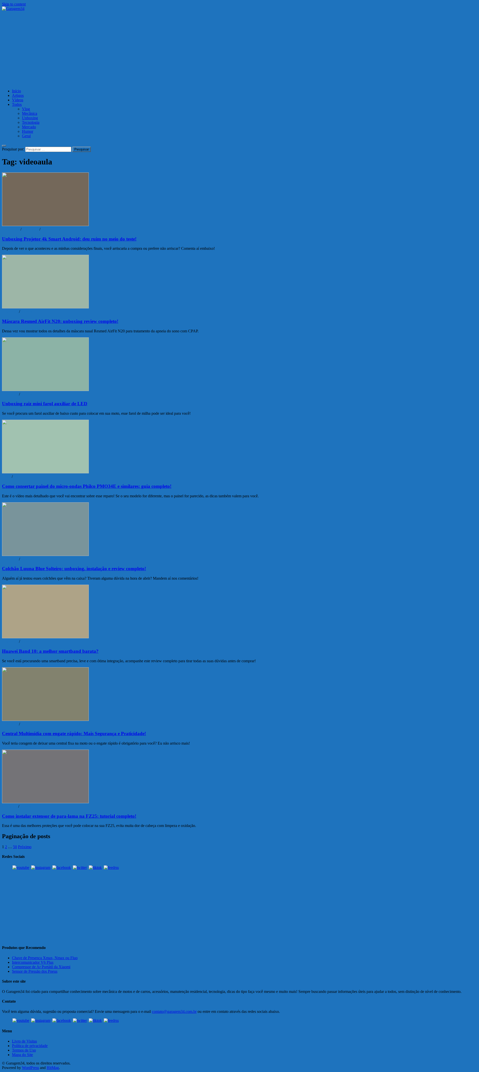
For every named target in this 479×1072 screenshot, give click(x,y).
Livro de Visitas (24, 1041)
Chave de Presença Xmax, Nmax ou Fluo (45, 958)
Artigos (18, 95)
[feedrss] (111, 867)
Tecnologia (30, 122)
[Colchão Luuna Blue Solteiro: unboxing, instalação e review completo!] (239, 529)
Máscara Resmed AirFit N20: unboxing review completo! (60, 321)
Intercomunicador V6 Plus (32, 962)
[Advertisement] (239, 50)
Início (16, 91)
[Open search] (4, 145)
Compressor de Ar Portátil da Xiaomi (41, 967)
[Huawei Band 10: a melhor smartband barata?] (239, 612)
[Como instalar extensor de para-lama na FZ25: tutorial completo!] (239, 777)
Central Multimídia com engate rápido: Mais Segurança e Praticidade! (74, 733)
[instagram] (41, 867)
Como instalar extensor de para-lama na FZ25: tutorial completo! (69, 816)
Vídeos (17, 100)
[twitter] (79, 867)
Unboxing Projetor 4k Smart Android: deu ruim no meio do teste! (69, 239)
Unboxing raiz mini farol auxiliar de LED (44, 403)
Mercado (29, 127)
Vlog (26, 109)
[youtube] (21, 867)
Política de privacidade (30, 1046)
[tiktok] (95, 867)
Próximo (24, 847)
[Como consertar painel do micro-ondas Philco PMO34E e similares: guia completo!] (239, 447)
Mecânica (29, 113)
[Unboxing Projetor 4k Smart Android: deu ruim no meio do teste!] (239, 199)
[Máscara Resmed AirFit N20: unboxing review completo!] (239, 282)
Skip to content (14, 4)
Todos (17, 104)
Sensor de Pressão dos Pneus (34, 971)
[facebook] (61, 867)
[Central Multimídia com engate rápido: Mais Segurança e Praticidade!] (239, 694)
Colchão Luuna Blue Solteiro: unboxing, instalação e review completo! (74, 568)
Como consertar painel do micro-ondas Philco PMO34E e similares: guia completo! (86, 486)
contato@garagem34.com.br (174, 1011)
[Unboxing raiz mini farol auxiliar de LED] (239, 364)
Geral (26, 136)
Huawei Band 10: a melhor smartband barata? (50, 651)
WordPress (30, 1068)
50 (15, 847)
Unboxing (30, 118)
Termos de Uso (24, 1050)
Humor (27, 131)
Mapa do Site (22, 1055)
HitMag (53, 1068)
